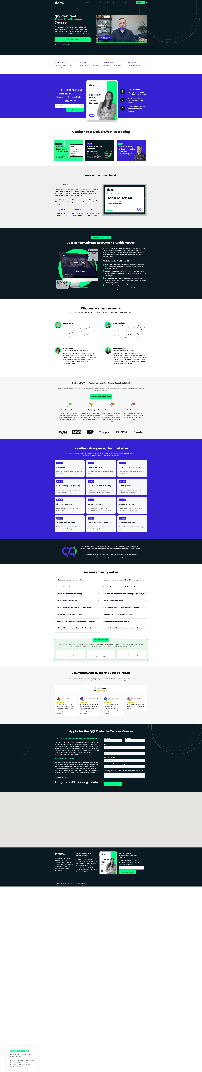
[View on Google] (58, 698)
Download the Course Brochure (101, 396)
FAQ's (106, 3)
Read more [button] (83, 713)
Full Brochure (140, 2)
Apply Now (124, 3)
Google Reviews (114, 3)
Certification (88, 3)
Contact (131, 3)
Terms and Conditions (60, 883)
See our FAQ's (66, 44)
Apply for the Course (73, 39)
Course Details (98, 3)
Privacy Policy (70, 883)
